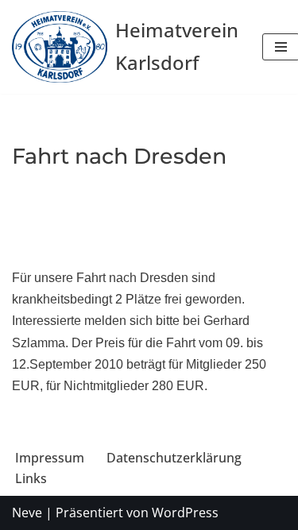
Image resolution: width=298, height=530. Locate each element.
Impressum (49, 457)
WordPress (185, 512)
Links (31, 478)
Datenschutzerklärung (174, 457)
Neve (27, 512)
